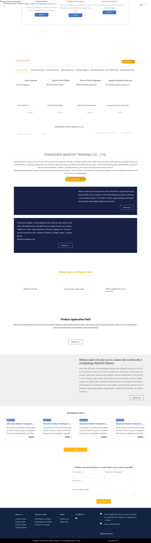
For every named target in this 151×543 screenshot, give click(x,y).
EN (141, 5)
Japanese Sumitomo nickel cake (120, 169)
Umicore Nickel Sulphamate (90, 169)
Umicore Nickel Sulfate (60, 169)
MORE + (31, 201)
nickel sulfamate (31, 169)
